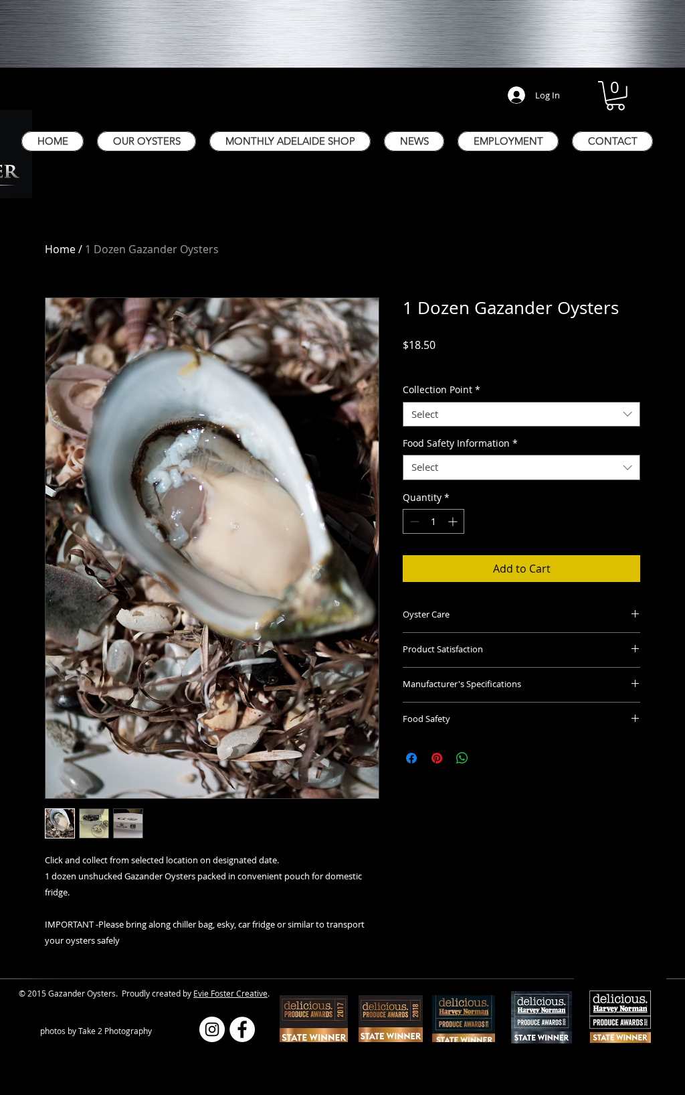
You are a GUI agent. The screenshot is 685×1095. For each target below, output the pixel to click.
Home (60, 249)
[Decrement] (413, 521)
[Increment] (454, 521)
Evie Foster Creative (230, 993)
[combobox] (521, 414)
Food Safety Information (460, 443)
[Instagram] (212, 1029)
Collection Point (441, 390)
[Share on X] (488, 758)
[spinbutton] (433, 521)
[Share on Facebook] (411, 758)
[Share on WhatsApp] (462, 758)
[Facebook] (242, 1029)
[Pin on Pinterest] (437, 758)
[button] (615, 96)
